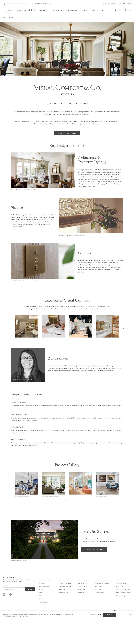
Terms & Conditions (121, 583)
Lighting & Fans (44, 10)
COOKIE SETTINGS (95, 615)
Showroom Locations (65, 583)
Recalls (41, 593)
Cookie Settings (120, 596)
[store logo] (20, 10)
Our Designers (82, 583)
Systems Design (63, 593)
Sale (103, 10)
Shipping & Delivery (44, 586)
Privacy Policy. (24, 616)
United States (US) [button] (122, 611)
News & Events (82, 589)
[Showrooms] (116, 10)
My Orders (98, 589)
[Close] (131, 614)
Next (123, 329)
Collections (84, 10)
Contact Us (42, 583)
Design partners (72, 10)
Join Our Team (82, 586)
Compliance (81, 593)
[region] (67, 614)
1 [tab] (65, 340)
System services (58, 10)
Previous (11, 329)
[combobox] (16, 5)
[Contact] (120, 10)
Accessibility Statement (123, 589)
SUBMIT (30, 589)
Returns (41, 589)
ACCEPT (109, 615)
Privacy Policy (120, 586)
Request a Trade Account (102, 583)
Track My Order (43, 602)
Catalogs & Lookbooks (65, 586)
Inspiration (95, 10)
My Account (98, 586)
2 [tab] (67, 340)
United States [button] (126, 3)
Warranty (41, 599)
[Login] (125, 10)
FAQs (40, 596)
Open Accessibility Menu (123, 593)
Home (5, 17)
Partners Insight (99, 593)
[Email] (19, 589)
